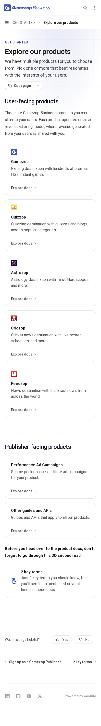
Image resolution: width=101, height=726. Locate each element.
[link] (50, 169)
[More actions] (94, 7)
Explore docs (21, 188)
